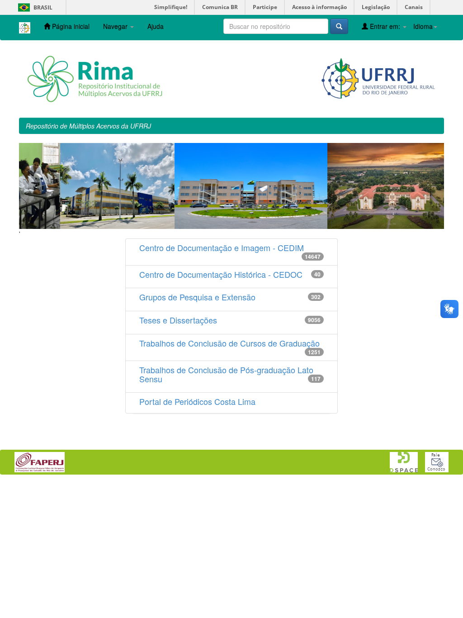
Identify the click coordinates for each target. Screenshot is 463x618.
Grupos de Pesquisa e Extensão (197, 297)
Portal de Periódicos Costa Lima (197, 401)
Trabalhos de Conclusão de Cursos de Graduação (229, 343)
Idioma (423, 26)
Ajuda (155, 26)
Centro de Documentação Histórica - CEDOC (220, 274)
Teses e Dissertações (178, 320)
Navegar (116, 26)
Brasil (33, 7)
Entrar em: (385, 26)
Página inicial (70, 26)
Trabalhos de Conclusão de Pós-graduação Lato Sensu (226, 374)
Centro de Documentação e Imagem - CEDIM (221, 247)
